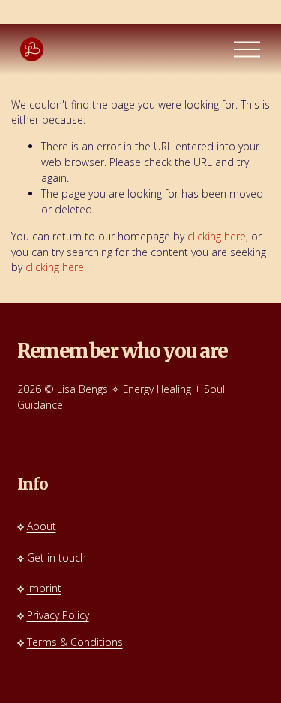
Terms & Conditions (75, 642)
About (41, 526)
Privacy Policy (58, 615)
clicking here (216, 236)
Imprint (44, 588)
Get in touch (56, 557)
